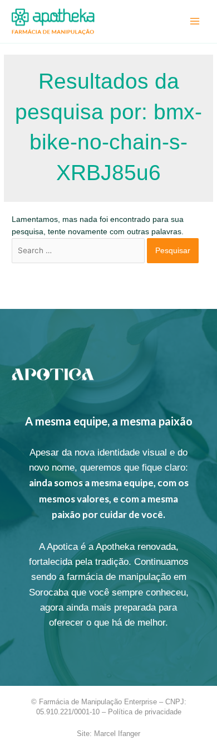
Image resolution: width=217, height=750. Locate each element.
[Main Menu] (195, 21)
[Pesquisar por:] (79, 250)
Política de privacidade (144, 712)
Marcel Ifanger (117, 733)
